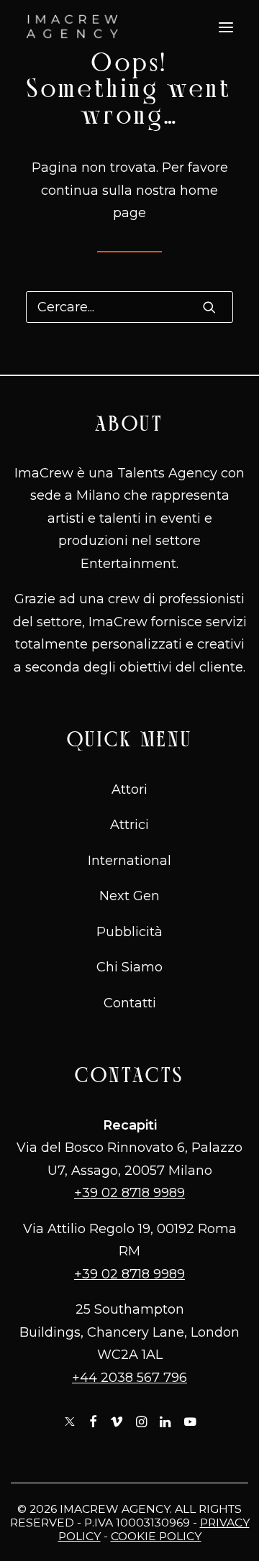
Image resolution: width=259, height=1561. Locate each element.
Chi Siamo (129, 967)
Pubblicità (129, 932)
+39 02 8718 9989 (129, 1193)
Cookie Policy (156, 1536)
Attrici (129, 825)
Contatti (130, 1003)
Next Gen (129, 896)
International (129, 861)
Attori (129, 789)
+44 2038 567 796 (129, 1378)
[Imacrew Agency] (72, 27)
